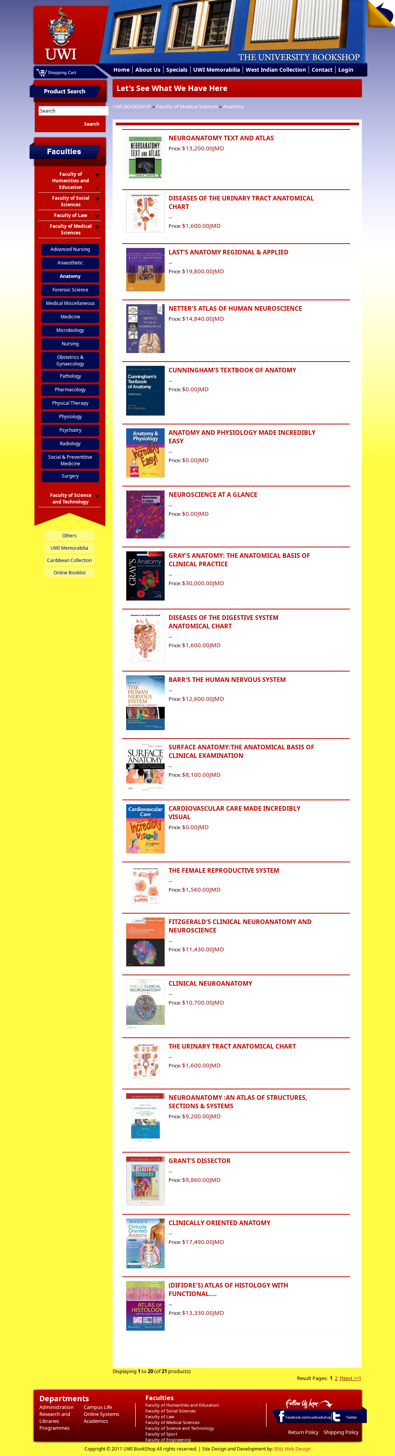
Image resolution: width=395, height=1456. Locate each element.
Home (121, 69)
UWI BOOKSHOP (132, 106)
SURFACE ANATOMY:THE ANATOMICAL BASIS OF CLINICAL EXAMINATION (241, 751)
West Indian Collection (276, 69)
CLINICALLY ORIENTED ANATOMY (219, 1223)
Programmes (54, 1427)
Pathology (70, 376)
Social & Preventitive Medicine (70, 460)
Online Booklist (70, 572)
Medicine (70, 316)
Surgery (70, 476)
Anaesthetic (70, 262)
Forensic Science (70, 289)
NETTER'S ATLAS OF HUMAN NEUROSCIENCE (235, 308)
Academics (96, 1420)
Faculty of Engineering (168, 1440)
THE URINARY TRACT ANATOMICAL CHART (232, 1046)
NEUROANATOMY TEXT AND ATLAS (221, 138)
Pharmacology (70, 389)
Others (69, 535)
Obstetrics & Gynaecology (70, 360)
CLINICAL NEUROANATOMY (210, 983)
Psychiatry (70, 430)
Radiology (70, 443)
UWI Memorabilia (216, 69)
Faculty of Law (159, 1416)
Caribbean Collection (69, 560)
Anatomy (233, 106)
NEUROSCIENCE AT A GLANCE (213, 494)
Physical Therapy (70, 403)
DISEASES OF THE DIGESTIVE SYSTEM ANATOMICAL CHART (224, 621)
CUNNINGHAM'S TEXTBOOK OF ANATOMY (232, 370)
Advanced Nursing (70, 249)
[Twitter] (336, 1421)
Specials (176, 69)
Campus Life (98, 1407)
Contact (322, 69)
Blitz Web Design (292, 1449)
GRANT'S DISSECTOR (200, 1160)
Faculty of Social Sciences (170, 1411)
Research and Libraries (54, 1417)
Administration (56, 1407)
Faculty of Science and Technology (179, 1428)
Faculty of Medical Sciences (187, 106)
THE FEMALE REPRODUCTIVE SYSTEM (224, 870)
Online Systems (101, 1414)
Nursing (70, 343)
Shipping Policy (341, 1432)
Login (345, 69)
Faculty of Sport (161, 1434)
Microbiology (70, 330)
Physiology (70, 416)
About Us (147, 69)
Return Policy (303, 1432)
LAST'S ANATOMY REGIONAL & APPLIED (229, 252)
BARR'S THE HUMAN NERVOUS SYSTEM (227, 679)
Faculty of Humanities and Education (182, 1405)
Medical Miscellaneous (70, 303)
